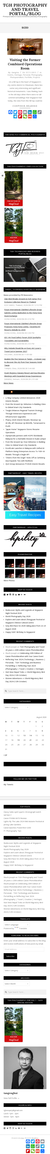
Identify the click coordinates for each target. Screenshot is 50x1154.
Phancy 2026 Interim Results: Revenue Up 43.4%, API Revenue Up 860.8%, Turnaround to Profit (25, 423)
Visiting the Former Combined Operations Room (25, 64)
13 (24, 735)
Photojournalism (17, 77)
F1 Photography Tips (12, 831)
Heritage (18, 75)
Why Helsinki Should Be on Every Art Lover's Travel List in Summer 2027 (22, 350)
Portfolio (28, 77)
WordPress (35, 1138)
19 (18, 740)
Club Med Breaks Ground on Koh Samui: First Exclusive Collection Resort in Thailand (22, 300)
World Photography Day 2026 (17, 616)
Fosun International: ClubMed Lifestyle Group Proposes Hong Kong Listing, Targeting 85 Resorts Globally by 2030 (23, 326)
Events (10, 75)
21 (30, 740)
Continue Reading (25, 106)
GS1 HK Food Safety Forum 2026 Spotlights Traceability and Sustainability (22, 339)
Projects (36, 77)
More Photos (9, 580)
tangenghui (11, 1093)
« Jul (5, 755)
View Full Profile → (11, 1098)
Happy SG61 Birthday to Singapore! (20, 632)
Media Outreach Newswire (26, 392)
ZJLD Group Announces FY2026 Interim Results (25, 464)
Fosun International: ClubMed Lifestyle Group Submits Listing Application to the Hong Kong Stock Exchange (23, 312)
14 (30, 735)
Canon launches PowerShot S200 (17, 827)
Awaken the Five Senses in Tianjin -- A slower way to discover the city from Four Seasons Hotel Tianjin (25, 362)
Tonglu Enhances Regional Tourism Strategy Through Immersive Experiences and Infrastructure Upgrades (23, 413)
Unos (22, 1138)
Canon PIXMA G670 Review (15, 818)
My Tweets (8, 784)
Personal (26, 75)
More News (8, 383)
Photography (36, 75)
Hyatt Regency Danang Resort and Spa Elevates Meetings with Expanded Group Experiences (24, 374)
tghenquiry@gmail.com (13, 1110)
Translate (23, 928)
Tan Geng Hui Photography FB (25, 764)
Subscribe (10, 956)
